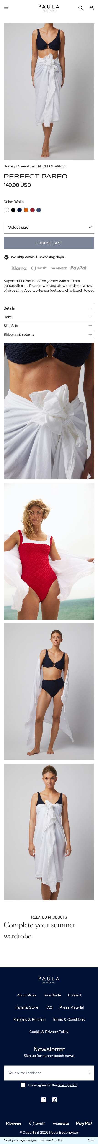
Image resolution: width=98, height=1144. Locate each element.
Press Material (71, 1007)
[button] (49, 91)
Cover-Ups (25, 166)
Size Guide (52, 995)
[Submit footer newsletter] (89, 1073)
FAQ (49, 1007)
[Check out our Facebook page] (43, 1100)
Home (8, 166)
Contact (74, 995)
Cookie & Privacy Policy (49, 1031)
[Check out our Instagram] (54, 1100)
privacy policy (67, 1085)
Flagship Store (26, 1007)
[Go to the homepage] (44, 8)
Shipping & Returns (29, 1019)
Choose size (49, 243)
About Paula (26, 995)
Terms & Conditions (69, 1019)
